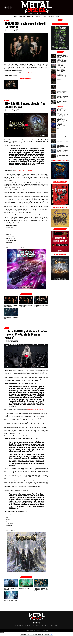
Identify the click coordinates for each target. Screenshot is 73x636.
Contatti (57, 16)
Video (49, 16)
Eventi (33, 16)
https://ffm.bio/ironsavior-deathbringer (23, 170)
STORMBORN (15, 75)
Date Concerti (38, 16)
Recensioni (20, 16)
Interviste (29, 16)
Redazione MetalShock (14, 30)
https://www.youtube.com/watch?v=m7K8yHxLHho (22, 167)
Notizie (15, 16)
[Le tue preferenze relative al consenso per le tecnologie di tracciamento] (71, 634)
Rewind (24, 16)
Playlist (52, 16)
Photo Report (44, 16)
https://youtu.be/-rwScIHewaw (34, 72)
